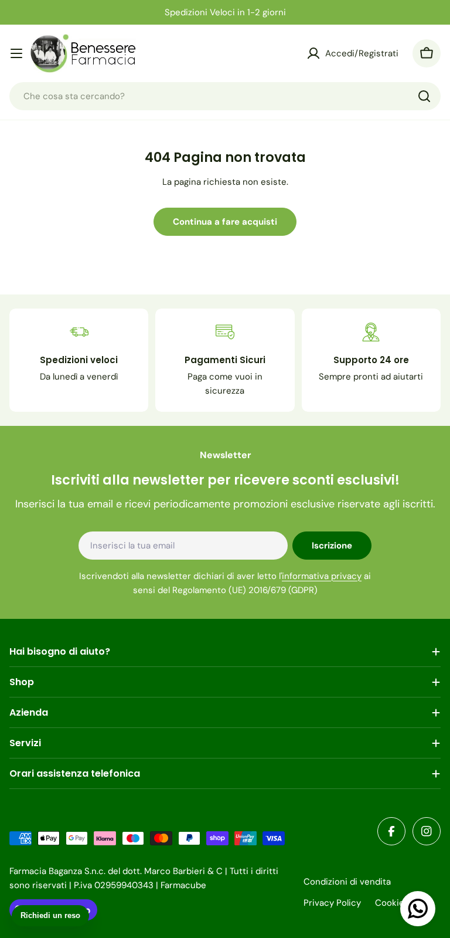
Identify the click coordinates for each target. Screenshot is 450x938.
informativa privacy (322, 576)
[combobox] (225, 96)
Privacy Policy (332, 903)
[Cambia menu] (16, 53)
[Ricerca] (424, 96)
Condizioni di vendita (347, 882)
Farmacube (183, 885)
